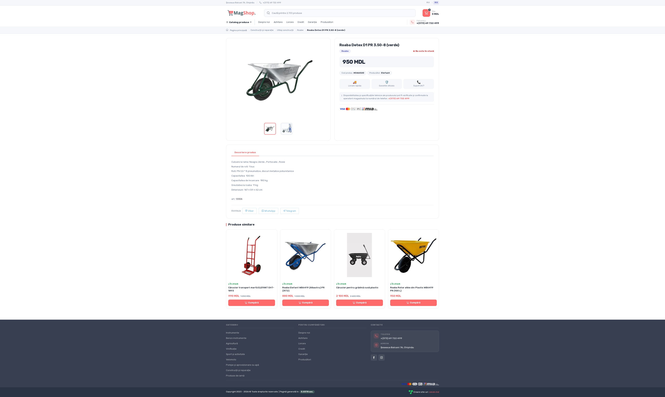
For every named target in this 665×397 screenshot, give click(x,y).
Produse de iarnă (235, 375)
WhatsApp (269, 211)
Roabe (345, 51)
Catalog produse (239, 22)
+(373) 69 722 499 (272, 2)
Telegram (291, 211)
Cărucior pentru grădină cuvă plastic (357, 287)
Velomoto (231, 359)
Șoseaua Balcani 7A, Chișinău (240, 2)
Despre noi (264, 22)
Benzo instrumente (236, 338)
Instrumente (232, 332)
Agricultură (232, 343)
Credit (301, 22)
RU (428, 2)
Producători (327, 22)
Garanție (312, 22)
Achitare (278, 22)
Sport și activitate (235, 354)
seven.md (434, 392)
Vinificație (231, 349)
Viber (250, 211)
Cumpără (253, 302)
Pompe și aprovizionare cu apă (242, 365)
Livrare (290, 22)
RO (436, 2)
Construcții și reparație (238, 370)
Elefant (385, 73)
